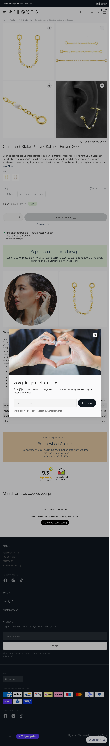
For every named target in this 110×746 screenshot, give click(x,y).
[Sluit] (94, 335)
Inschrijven (86, 403)
